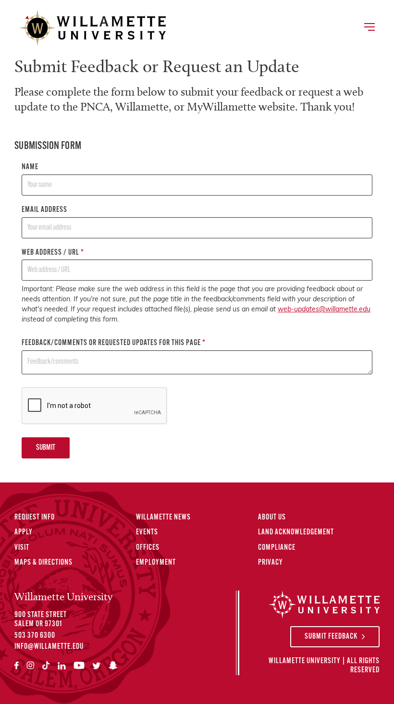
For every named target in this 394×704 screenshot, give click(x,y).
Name (30, 167)
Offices (148, 548)
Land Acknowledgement (296, 532)
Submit (45, 448)
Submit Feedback (331, 637)
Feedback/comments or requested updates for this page (114, 343)
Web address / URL (53, 253)
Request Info (34, 517)
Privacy (270, 563)
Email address (44, 210)
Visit (21, 548)
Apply (23, 532)
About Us (272, 517)
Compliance (277, 548)
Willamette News (163, 517)
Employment (156, 563)
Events (147, 532)
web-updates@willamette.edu (324, 309)
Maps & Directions (43, 563)
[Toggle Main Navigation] (369, 28)
